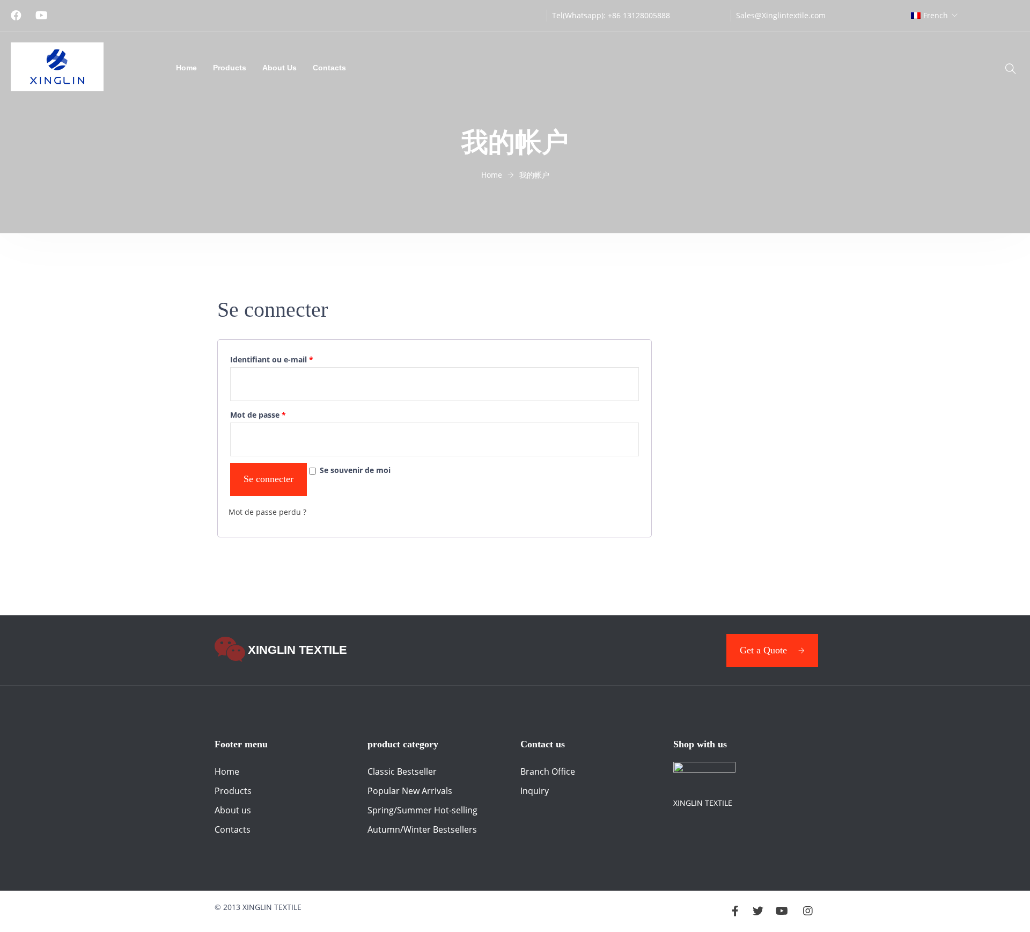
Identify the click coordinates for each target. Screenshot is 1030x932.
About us (233, 810)
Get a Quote (763, 650)
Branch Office (547, 771)
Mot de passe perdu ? (267, 512)
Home (186, 67)
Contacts (329, 67)
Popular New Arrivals (409, 791)
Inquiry (534, 791)
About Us (279, 67)
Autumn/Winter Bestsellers (422, 829)
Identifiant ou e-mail (271, 359)
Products (229, 67)
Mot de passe (258, 415)
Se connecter (268, 479)
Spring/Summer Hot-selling (422, 810)
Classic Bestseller (402, 771)
